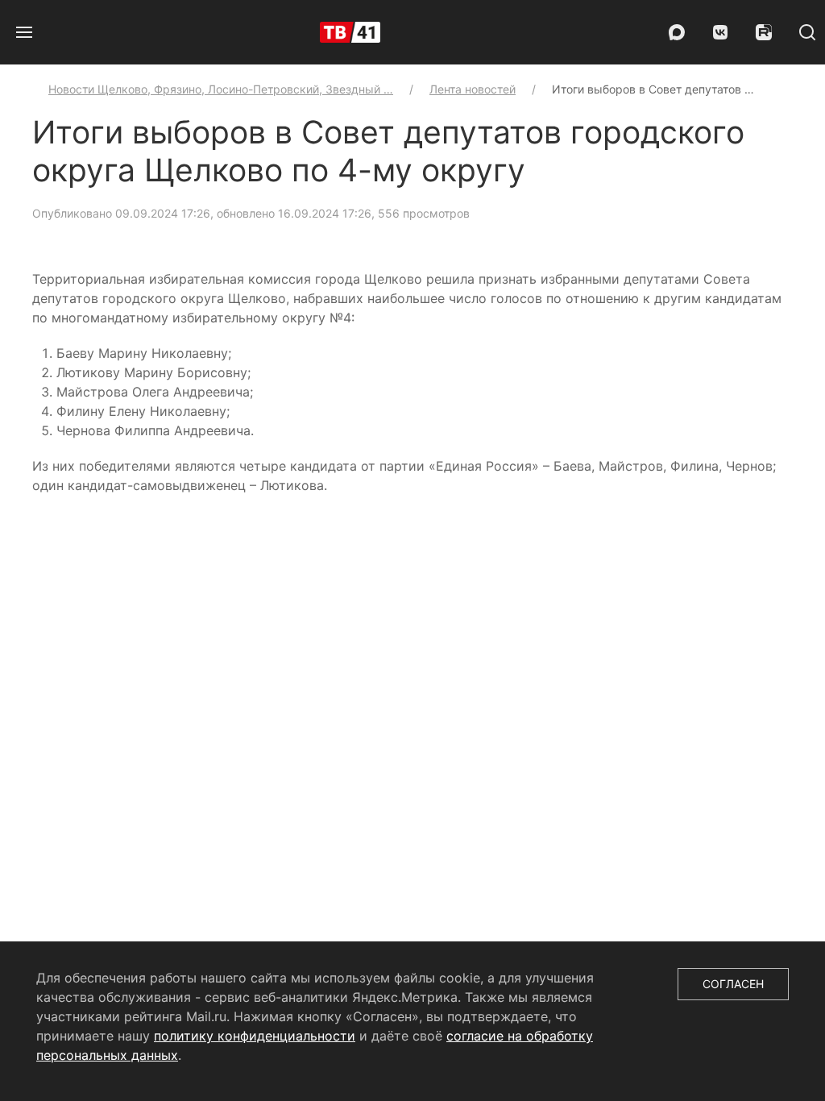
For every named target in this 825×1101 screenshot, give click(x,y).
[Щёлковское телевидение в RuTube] (763, 32)
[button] (24, 32)
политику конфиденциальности (254, 1036)
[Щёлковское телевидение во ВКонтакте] (720, 32)
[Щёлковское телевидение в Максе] (676, 32)
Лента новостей (472, 89)
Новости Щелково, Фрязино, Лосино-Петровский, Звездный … (220, 89)
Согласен (733, 984)
